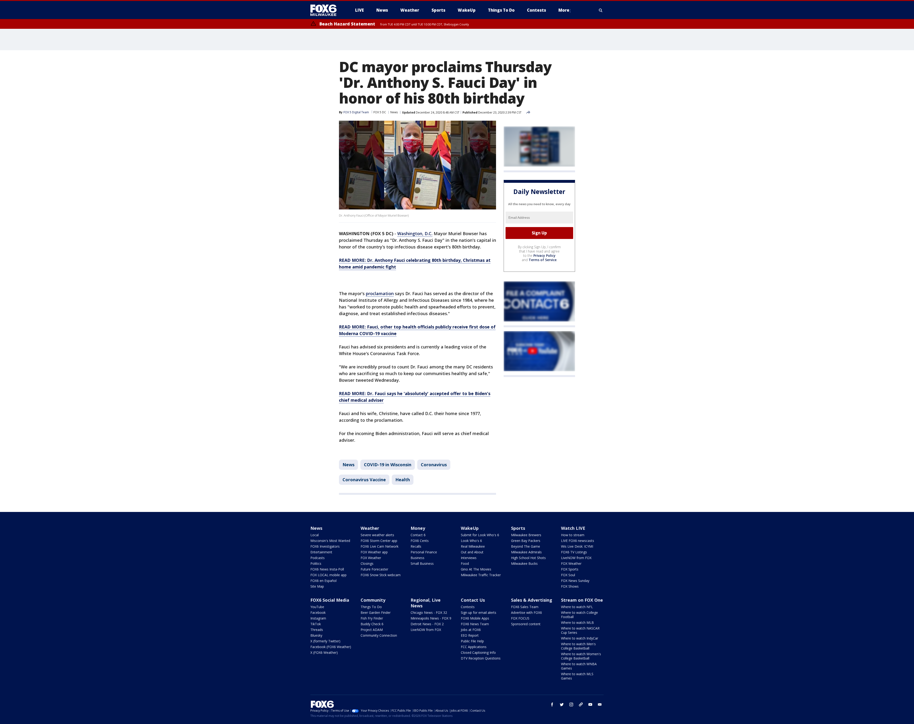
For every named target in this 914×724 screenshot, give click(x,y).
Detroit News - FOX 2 (427, 624)
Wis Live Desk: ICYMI (577, 546)
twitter (562, 704)
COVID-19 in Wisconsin (387, 464)
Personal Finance (424, 552)
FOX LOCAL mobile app (328, 575)
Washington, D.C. (414, 233)
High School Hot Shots (528, 557)
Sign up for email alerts (478, 612)
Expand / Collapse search (601, 10)
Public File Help (472, 641)
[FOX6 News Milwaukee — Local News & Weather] (326, 10)
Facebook (318, 612)
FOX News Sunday (575, 580)
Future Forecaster (374, 569)
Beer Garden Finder (376, 612)
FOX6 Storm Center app (379, 540)
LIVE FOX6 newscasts (577, 540)
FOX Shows (570, 586)
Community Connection (379, 635)
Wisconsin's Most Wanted (330, 540)
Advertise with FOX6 (526, 612)
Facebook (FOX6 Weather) (330, 647)
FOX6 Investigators (325, 546)
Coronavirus (434, 464)
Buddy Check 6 (372, 624)
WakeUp (470, 528)
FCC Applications (474, 647)
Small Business (422, 563)
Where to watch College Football (579, 614)
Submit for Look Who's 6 (480, 535)
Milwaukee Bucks (524, 563)
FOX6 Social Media (329, 600)
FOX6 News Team (475, 624)
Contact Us (473, 600)
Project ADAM (372, 629)
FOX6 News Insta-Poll (327, 569)
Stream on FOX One (582, 600)
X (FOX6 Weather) (324, 652)
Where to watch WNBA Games (579, 666)
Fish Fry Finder (372, 618)
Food (465, 563)
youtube (590, 704)
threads (581, 704)
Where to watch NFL (577, 607)
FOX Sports (569, 569)
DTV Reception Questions (481, 658)
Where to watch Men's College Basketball (578, 646)
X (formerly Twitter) (325, 641)
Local (314, 535)
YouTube (317, 607)
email (600, 704)
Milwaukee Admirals (526, 552)
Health (402, 479)
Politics (315, 563)
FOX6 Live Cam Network (379, 546)
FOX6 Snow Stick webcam (381, 575)
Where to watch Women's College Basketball (581, 656)
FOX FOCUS (520, 618)
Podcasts (317, 557)
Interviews (469, 557)
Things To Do (371, 607)
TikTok (315, 624)
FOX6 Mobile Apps (475, 618)
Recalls (416, 546)
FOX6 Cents (420, 540)
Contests (468, 607)
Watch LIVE (573, 528)
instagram (571, 704)
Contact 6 (418, 535)
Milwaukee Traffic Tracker (481, 575)
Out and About (472, 552)
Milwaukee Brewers (526, 535)
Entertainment (321, 552)
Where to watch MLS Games (577, 676)
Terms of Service (542, 260)
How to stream (572, 535)
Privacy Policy (544, 255)
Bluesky (316, 635)
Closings (367, 563)
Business (417, 557)
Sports (518, 528)
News (394, 112)
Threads (316, 629)
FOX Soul (568, 575)
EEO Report (470, 635)
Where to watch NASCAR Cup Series (580, 630)
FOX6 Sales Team (524, 607)
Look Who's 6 (471, 540)
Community (373, 600)
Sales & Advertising (531, 600)
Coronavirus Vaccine (364, 479)
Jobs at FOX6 (471, 629)
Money (418, 528)
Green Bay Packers (525, 540)
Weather (370, 528)
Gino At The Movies (476, 569)
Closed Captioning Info (478, 652)
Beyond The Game (525, 546)
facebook (552, 704)
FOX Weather (371, 557)
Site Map (317, 586)
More (563, 10)
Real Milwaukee (473, 546)
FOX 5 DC (379, 112)
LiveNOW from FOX (576, 557)
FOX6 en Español (323, 580)
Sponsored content (526, 624)
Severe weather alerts (377, 535)
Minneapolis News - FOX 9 (431, 618)
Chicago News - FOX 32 (429, 612)
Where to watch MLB (577, 622)
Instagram (318, 618)
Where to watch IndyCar (579, 638)
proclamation (380, 293)
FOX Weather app (374, 552)
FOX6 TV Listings (574, 552)
